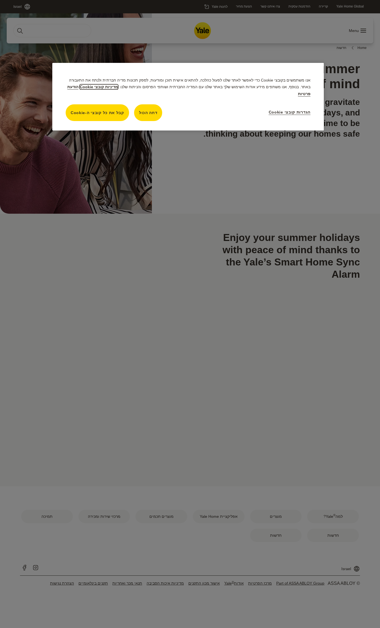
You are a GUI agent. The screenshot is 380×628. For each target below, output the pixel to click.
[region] (188, 96)
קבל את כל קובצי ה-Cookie (97, 112)
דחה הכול (148, 112)
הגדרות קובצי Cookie (289, 112)
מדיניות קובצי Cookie (99, 87)
